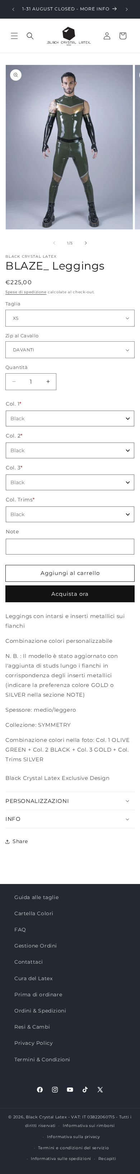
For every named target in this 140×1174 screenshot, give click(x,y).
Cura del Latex (33, 978)
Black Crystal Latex (46, 1116)
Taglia (12, 304)
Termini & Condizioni (42, 1059)
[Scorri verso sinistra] (54, 243)
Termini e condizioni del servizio (73, 1147)
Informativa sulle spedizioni (61, 1158)
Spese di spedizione (25, 292)
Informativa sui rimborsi (89, 1125)
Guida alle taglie (36, 897)
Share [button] (20, 841)
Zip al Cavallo (22, 335)
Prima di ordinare (38, 994)
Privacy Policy (33, 1043)
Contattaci (28, 962)
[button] (14, 36)
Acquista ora (70, 593)
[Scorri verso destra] (86, 243)
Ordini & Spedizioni (40, 1010)
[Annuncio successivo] (127, 9)
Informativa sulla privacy (73, 1136)
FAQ (20, 929)
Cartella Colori (33, 913)
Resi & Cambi (32, 1027)
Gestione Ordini (35, 946)
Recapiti (107, 1158)
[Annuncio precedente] (13, 9)
